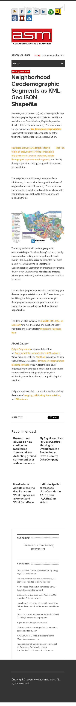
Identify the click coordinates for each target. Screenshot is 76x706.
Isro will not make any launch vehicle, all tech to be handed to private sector (36, 580)
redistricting (39, 395)
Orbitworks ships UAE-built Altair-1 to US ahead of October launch (36, 596)
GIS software (22, 399)
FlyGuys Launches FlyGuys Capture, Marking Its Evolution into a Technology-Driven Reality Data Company (51, 449)
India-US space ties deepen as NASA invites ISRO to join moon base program (38, 616)
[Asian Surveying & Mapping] (31, 43)
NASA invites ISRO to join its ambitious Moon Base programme (35, 637)
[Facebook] (22, 12)
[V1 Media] (51, 12)
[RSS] (14, 12)
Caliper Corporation (21, 349)
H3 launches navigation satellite (32, 622)
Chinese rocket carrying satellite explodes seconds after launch (37, 629)
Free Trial (60, 147)
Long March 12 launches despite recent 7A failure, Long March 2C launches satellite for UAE (38, 606)
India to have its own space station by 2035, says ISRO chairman (37, 572)
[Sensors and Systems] (14, 18)
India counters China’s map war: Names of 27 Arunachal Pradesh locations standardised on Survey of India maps (37, 647)
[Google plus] (36, 12)
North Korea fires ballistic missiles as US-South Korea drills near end (36, 588)
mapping (28, 395)
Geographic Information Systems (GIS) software (37, 353)
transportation (53, 395)
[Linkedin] (43, 12)
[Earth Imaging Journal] (58, 12)
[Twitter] (29, 12)
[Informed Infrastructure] (22, 18)
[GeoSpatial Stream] (29, 18)
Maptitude (41, 356)
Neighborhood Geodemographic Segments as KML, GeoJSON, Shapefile (36, 90)
